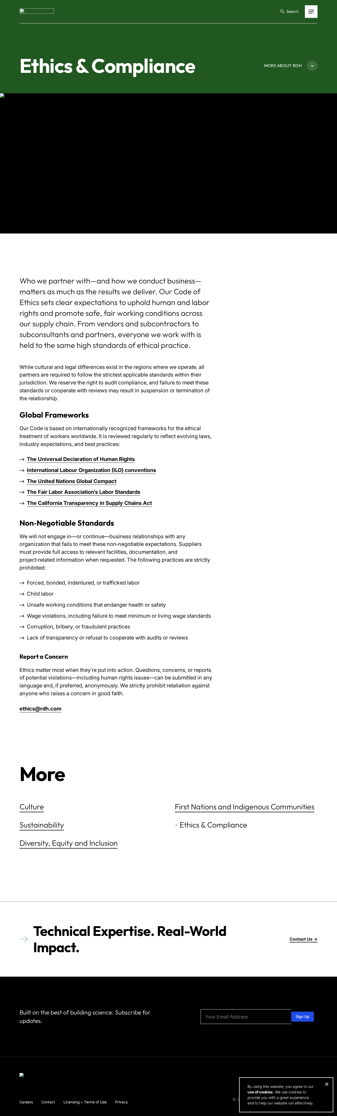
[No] (326, 1084)
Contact (48, 1102)
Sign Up (302, 1016)
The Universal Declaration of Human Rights (81, 459)
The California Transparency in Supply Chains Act (89, 503)
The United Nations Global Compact (71, 481)
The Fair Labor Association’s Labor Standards (83, 492)
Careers (26, 1102)
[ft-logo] (36, 1076)
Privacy (121, 1102)
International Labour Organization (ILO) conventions (91, 470)
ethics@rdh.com (40, 709)
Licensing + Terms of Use (85, 1102)
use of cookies (260, 1092)
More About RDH (283, 65)
